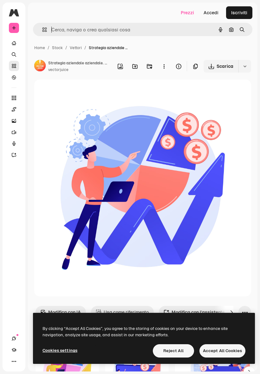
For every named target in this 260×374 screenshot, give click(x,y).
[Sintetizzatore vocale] (14, 144)
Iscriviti (239, 13)
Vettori (76, 47)
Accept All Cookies (222, 350)
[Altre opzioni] (164, 66)
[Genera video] (14, 132)
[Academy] (14, 350)
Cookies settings (59, 350)
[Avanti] (231, 312)
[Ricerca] (14, 54)
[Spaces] (14, 109)
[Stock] (14, 66)
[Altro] (14, 361)
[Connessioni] (14, 338)
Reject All (173, 350)
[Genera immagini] (14, 121)
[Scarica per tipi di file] (244, 66)
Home (39, 47)
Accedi (211, 13)
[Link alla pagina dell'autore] (40, 66)
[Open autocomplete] (42, 29)
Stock (57, 47)
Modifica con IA (64, 312)
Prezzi (187, 13)
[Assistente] (14, 155)
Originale (76, 92)
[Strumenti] (14, 98)
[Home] (14, 43)
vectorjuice (58, 69)
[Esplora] (14, 77)
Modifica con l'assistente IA (201, 312)
